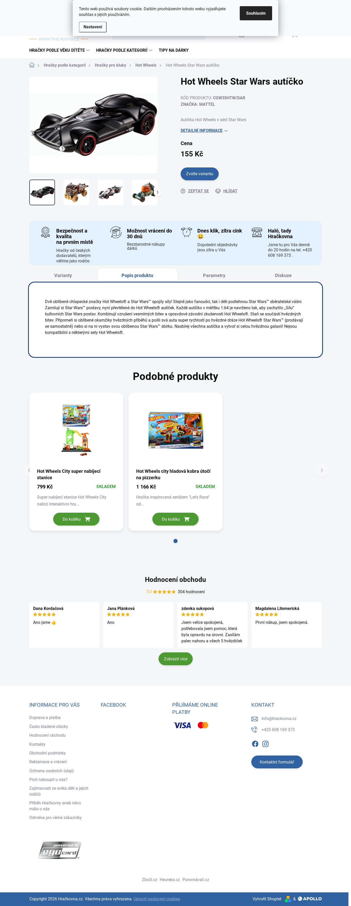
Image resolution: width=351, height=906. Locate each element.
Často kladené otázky (48, 726)
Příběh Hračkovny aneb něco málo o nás (55, 806)
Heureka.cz (170, 879)
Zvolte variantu (199, 173)
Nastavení (93, 26)
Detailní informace (202, 130)
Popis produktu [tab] (137, 275)
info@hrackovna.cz (279, 718)
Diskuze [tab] (283, 275)
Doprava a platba (45, 717)
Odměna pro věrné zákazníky (55, 817)
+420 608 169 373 (278, 729)
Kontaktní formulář (277, 762)
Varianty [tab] (63, 275)
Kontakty (37, 744)
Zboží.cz (149, 879)
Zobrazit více (175, 658)
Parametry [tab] (214, 275)
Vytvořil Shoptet (267, 898)
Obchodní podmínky (47, 753)
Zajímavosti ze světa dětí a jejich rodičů (58, 791)
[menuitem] (60, 50)
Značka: (198, 104)
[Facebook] (255, 743)
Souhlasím (256, 13)
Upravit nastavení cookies (157, 898)
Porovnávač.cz (195, 879)
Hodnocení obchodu (175, 579)
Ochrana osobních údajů (51, 770)
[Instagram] (265, 743)
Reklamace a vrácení (48, 761)
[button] (175, 541)
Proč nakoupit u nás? (48, 779)
